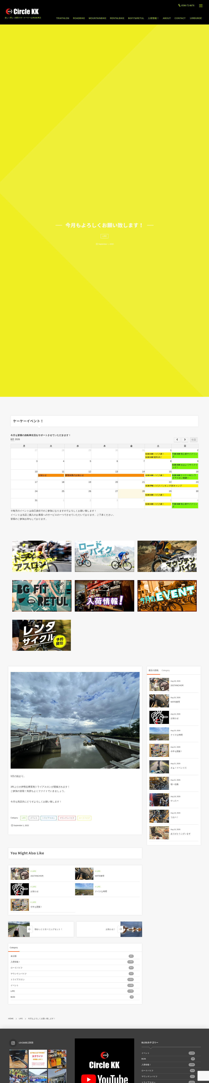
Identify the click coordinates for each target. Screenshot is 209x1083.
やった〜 (175, 801)
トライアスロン (48, 818)
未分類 (72, 956)
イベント (34, 818)
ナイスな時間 (101, 891)
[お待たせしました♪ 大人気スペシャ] (18, 1059)
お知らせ (35, 891)
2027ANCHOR (37, 876)
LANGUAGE (196, 18)
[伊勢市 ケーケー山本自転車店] (22, 11)
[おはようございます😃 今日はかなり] (57, 1059)
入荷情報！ (153, 18)
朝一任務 (174, 784)
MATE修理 (99, 876)
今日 (193, 439)
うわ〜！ (175, 817)
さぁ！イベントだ (179, 768)
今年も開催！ (36, 907)
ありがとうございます (181, 834)
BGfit (72, 997)
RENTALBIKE (117, 18)
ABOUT (167, 18)
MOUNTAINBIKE (97, 18)
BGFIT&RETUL (136, 18)
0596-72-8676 (187, 5)
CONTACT (180, 18)
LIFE (104, 236)
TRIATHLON (62, 18)
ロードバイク (84, 818)
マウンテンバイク (67, 818)
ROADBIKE (79, 18)
